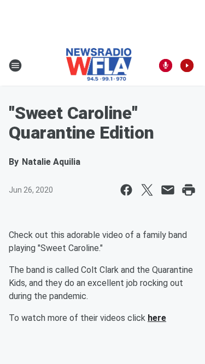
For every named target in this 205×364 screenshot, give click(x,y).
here (157, 318)
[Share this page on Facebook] (126, 190)
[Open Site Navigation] (15, 65)
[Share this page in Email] (167, 190)
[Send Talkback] (165, 65)
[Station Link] (99, 65)
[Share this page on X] (147, 190)
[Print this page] (188, 190)
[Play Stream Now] (187, 65)
